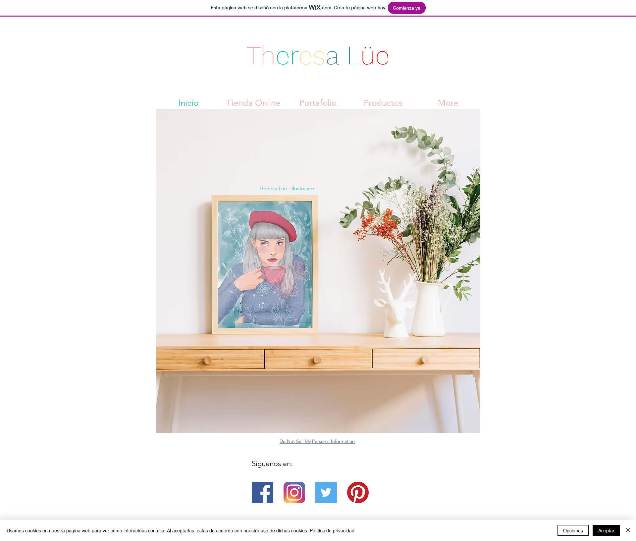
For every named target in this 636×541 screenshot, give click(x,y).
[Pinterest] (358, 492)
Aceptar (606, 530)
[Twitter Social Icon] (326, 492)
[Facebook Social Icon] (262, 492)
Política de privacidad (332, 530)
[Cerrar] (628, 530)
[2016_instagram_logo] (294, 492)
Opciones (573, 530)
